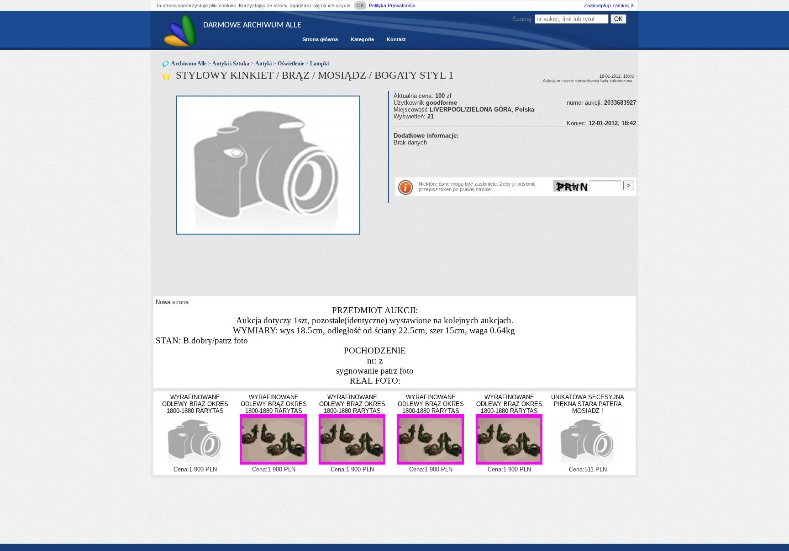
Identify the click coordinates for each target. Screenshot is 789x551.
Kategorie (362, 39)
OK (360, 5)
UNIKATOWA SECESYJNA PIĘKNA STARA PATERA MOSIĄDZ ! (587, 404)
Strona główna (320, 39)
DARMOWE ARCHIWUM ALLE (252, 25)
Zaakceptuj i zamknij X (609, 5)
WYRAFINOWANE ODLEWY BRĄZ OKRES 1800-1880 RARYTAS (195, 404)
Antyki (263, 63)
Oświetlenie (291, 63)
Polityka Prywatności (392, 5)
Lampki (319, 63)
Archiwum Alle (188, 63)
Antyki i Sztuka (230, 63)
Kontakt (396, 39)
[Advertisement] (500, 159)
